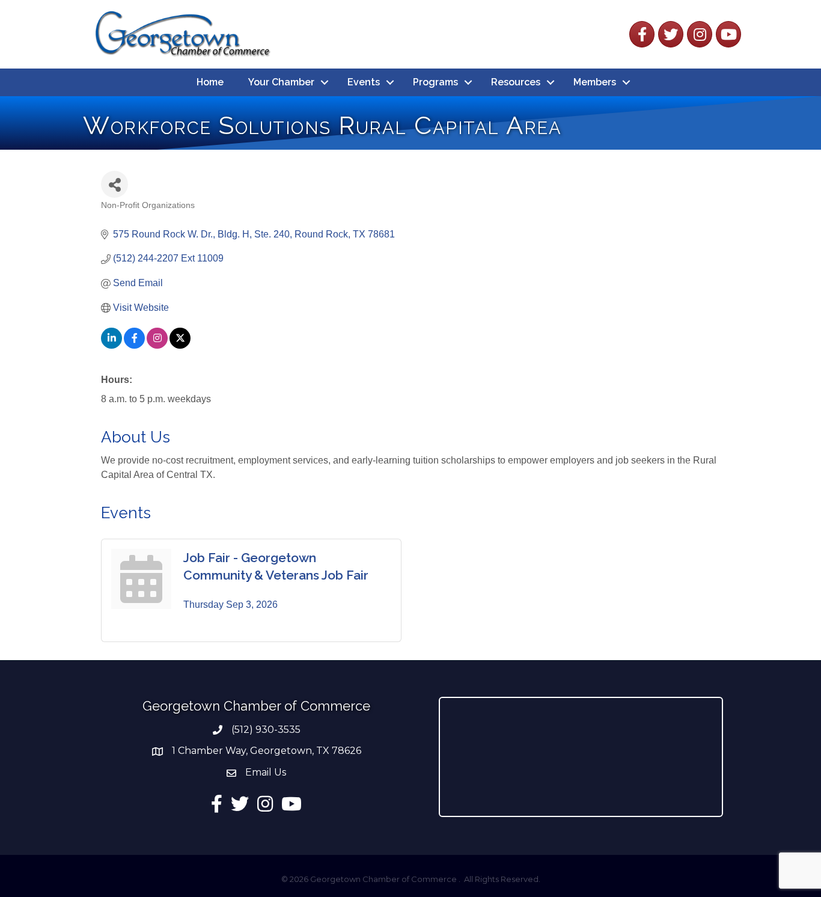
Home (210, 82)
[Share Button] (114, 184)
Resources (515, 82)
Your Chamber (281, 82)
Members (594, 82)
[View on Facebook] (134, 345)
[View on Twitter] (180, 345)
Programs (435, 82)
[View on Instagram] (157, 345)
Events (363, 82)
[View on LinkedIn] (111, 345)
